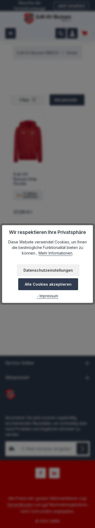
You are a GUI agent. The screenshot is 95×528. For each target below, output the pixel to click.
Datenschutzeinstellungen (48, 270)
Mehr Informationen (55, 253)
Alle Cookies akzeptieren (48, 284)
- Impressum (47, 296)
